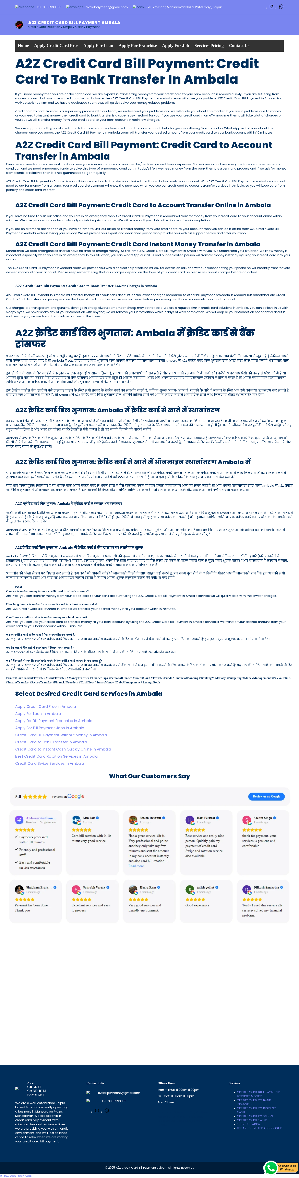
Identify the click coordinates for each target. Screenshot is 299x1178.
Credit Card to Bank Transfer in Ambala (51, 742)
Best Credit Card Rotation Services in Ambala (56, 756)
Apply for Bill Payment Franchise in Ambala (53, 720)
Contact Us (239, 45)
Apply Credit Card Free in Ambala (45, 706)
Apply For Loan (98, 45)
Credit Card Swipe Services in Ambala (49, 763)
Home (23, 45)
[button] (16, 1176)
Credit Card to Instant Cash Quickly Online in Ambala (63, 749)
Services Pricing (209, 45)
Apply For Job (175, 45)
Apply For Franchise (138, 45)
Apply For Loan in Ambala (38, 713)
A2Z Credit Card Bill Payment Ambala (74, 22)
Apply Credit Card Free (56, 45)
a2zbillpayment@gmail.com (119, 1093)
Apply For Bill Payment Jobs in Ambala (49, 727)
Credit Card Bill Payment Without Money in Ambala (61, 734)
